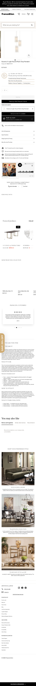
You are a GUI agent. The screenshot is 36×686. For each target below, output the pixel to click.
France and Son (5, 178)
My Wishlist (4, 627)
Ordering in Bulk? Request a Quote (18, 101)
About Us (3, 602)
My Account (4, 600)
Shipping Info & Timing (7, 138)
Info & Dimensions (6, 131)
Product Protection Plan (6, 624)
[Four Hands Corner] (18, 468)
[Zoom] (28, 55)
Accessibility (4, 629)
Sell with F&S (4, 645)
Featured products (9, 221)
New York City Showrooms (15, 80)
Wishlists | (24, 14)
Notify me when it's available (18, 113)
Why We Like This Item (7, 142)
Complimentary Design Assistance (17, 78)
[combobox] (18, 108)
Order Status (4, 631)
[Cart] (28, 14)
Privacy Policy (4, 613)
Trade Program (4, 638)
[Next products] (31, 239)
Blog (2, 606)
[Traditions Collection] (18, 510)
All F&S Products (4, 9)
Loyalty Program (5, 611)
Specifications (5, 134)
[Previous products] (4, 239)
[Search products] (32, 25)
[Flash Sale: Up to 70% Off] (18, 553)
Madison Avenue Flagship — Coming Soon (19, 83)
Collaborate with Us (5, 647)
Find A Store (4, 604)
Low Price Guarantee (6, 609)
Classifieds (4, 649)
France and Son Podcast (14, 178)
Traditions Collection (16, 9)
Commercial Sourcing (6, 640)
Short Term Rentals (5, 642)
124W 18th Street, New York (18, 594)
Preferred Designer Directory (7, 616)
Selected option (6, 105)
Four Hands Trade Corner (29, 9)
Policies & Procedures (6, 622)
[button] (18, 684)
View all (31, 221)
